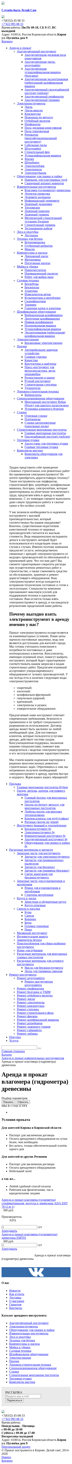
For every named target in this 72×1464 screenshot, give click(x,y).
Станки (14, 1371)
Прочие (14, 1361)
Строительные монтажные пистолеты (34, 1375)
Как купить (16, 1294)
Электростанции (20, 1357)
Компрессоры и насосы (24, 1343)
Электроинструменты (23, 1326)
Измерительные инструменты (28, 1333)
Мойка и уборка (19, 1347)
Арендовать (9, 1230)
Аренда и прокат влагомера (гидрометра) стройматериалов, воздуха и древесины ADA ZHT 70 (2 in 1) (35, 1203)
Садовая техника (20, 1350)
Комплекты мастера (22, 1382)
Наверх (6, 1457)
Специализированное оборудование (33, 1368)
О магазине (16, 1301)
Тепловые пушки (20, 1378)
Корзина (7, 41)
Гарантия (15, 1304)
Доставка (15, 1297)
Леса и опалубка (20, 1336)
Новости (15, 1290)
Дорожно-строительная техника (30, 1364)
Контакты (15, 1308)
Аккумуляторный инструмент (29, 1323)
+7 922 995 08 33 (12, 24)
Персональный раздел (16, 1446)
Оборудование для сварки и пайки (32, 1330)
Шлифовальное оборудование (28, 1354)
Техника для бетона (22, 1340)
